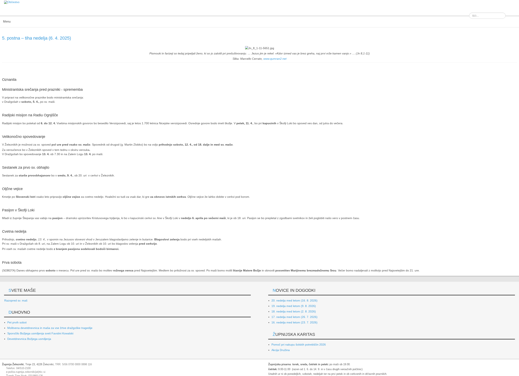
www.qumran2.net (274, 58)
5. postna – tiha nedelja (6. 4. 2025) (36, 38)
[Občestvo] (11, 2)
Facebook (511, 10)
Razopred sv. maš (15, 300)
